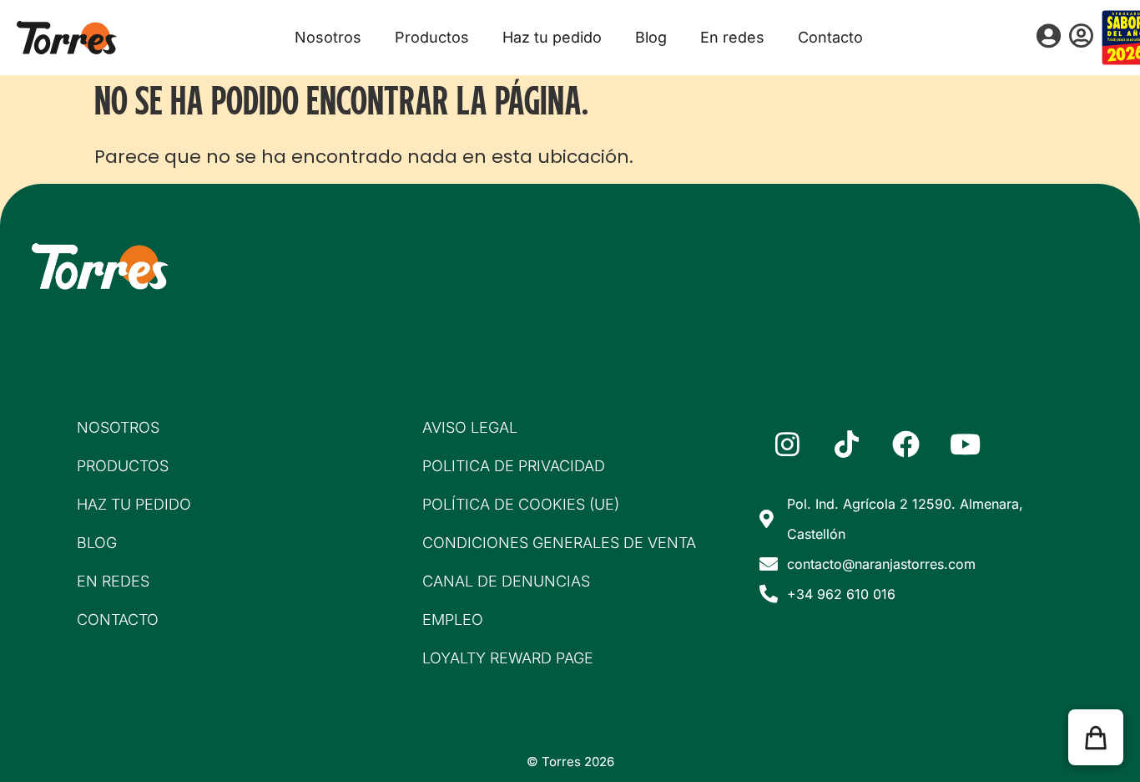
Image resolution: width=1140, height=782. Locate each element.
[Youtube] (964, 444)
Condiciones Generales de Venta (559, 542)
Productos (432, 37)
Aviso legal (469, 427)
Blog (651, 37)
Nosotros (328, 37)
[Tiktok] (846, 444)
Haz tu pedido (552, 37)
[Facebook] (905, 444)
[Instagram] (787, 444)
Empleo (452, 619)
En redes (732, 37)
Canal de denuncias (506, 581)
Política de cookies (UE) (520, 504)
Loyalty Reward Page (507, 658)
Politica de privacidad (513, 466)
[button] (1095, 737)
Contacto (830, 37)
